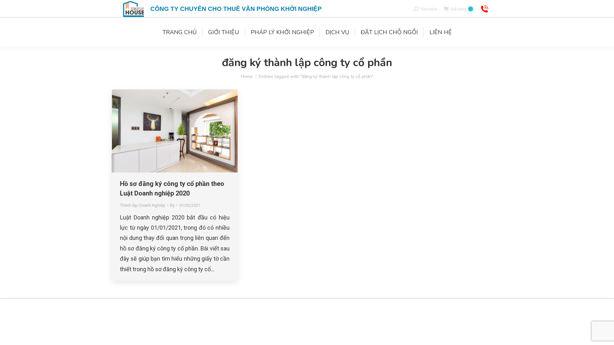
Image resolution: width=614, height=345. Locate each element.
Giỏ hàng (460, 9)
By (172, 205)
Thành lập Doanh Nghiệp (142, 205)
